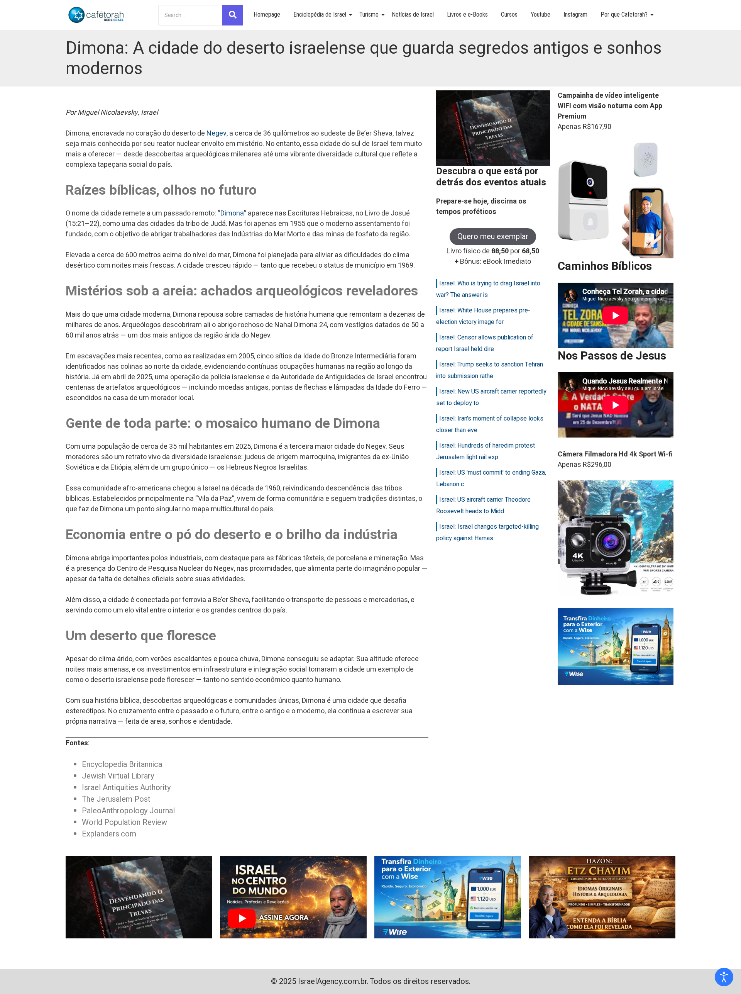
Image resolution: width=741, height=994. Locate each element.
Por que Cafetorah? (624, 14)
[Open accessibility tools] (724, 977)
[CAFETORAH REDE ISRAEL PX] (96, 15)
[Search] (232, 15)
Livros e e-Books (467, 14)
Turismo (369, 14)
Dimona (232, 213)
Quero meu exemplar (492, 236)
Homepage (267, 14)
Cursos (509, 14)
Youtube (540, 14)
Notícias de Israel (413, 14)
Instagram (575, 14)
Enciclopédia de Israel (319, 14)
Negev (216, 133)
